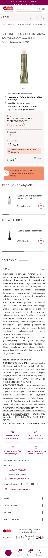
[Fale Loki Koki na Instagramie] (27, 484)
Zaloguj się (15, 152)
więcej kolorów (15, 125)
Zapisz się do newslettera (19, 489)
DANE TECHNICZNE (15, 414)
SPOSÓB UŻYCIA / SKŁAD (18, 408)
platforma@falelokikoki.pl (19, 479)
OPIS (6, 268)
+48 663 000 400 (17, 470)
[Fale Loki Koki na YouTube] (32, 484)
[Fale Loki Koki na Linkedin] (38, 484)
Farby (4, 42)
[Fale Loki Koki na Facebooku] (21, 484)
